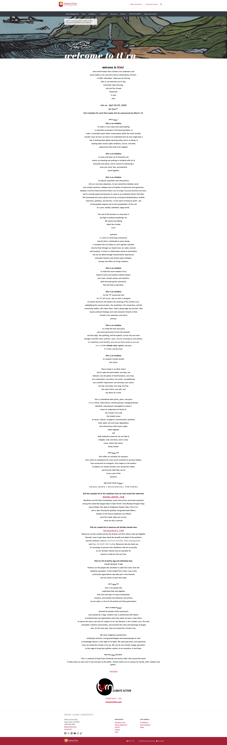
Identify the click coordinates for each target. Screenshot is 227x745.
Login (116, 732)
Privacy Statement (121, 725)
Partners (123, 14)
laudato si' (103, 14)
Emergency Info (120, 722)
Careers (117, 729)
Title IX (117, 727)
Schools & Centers (152, 4)
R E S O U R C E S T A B (113, 530)
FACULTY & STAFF (135, 14)
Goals (83, 14)
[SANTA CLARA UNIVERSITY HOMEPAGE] (71, 741)
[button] (161, 4)
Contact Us (68, 729)
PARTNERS (113, 671)
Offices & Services (136, 4)
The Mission (144, 722)
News (142, 727)
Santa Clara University (79, 714)
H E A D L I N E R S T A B (113, 497)
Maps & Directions (70, 727)
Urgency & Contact (150, 14)
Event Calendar (145, 725)
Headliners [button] (93, 14)
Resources (113, 14)
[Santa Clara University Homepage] (68, 6)
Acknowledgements (72, 14)
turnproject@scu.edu (114, 702)
